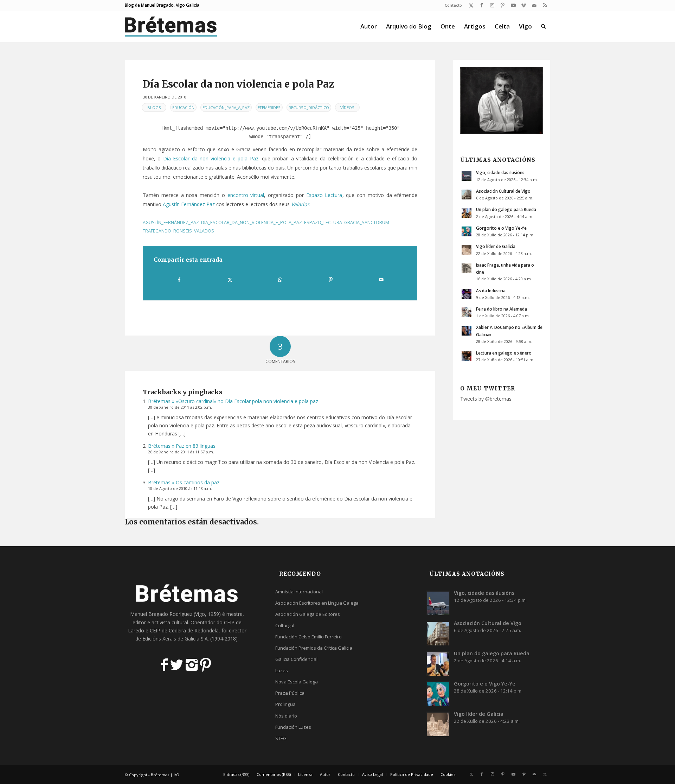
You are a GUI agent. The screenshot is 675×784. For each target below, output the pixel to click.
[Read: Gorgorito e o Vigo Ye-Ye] (466, 231)
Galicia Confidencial (296, 659)
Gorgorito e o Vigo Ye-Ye (501, 228)
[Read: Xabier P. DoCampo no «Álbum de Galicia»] (466, 330)
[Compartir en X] (230, 279)
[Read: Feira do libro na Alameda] (466, 312)
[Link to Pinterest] (502, 5)
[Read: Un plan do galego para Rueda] (466, 212)
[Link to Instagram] (492, 5)
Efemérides (269, 107)
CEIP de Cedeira (168, 630)
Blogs (154, 107)
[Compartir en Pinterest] (330, 279)
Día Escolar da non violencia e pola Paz (210, 158)
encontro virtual (245, 195)
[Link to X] (471, 5)
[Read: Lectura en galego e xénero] (466, 356)
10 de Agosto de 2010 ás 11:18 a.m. (180, 488)
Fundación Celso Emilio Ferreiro (308, 636)
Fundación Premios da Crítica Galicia (313, 648)
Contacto (453, 5)
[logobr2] (171, 26)
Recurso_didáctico (309, 107)
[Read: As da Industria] (466, 294)
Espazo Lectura (324, 195)
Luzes (281, 670)
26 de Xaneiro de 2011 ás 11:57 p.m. (181, 451)
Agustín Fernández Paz (189, 204)
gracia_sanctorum (366, 222)
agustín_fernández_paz (171, 222)
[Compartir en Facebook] (179, 279)
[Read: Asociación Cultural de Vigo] (466, 194)
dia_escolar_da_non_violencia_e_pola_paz (251, 222)
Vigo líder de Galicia (495, 246)
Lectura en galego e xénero (504, 353)
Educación (183, 107)
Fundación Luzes (293, 727)
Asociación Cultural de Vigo (503, 191)
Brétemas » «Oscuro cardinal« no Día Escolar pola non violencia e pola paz (233, 401)
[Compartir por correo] (381, 279)
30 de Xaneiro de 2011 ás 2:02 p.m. (180, 407)
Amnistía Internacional (299, 591)
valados (204, 231)
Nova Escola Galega (296, 681)
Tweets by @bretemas (486, 398)
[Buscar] (543, 26)
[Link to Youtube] (513, 5)
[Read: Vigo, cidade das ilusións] (466, 176)
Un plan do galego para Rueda (506, 209)
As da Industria (491, 290)
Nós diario (286, 716)
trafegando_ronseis (167, 231)
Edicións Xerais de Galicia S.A (175, 638)
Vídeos (347, 107)
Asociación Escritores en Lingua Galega (317, 603)
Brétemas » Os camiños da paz (183, 482)
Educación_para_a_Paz (226, 107)
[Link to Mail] (534, 5)
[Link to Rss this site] (545, 5)
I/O (176, 774)
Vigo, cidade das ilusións (500, 172)
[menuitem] (451, 5)
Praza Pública (289, 693)
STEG (281, 738)
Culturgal (284, 625)
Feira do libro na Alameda (501, 309)
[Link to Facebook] (481, 5)
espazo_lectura (323, 222)
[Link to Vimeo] (524, 5)
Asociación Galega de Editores (307, 614)
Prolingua (285, 704)
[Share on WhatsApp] (280, 279)
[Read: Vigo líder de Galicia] (466, 249)
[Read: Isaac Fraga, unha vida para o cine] (466, 268)
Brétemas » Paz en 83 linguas (182, 445)
